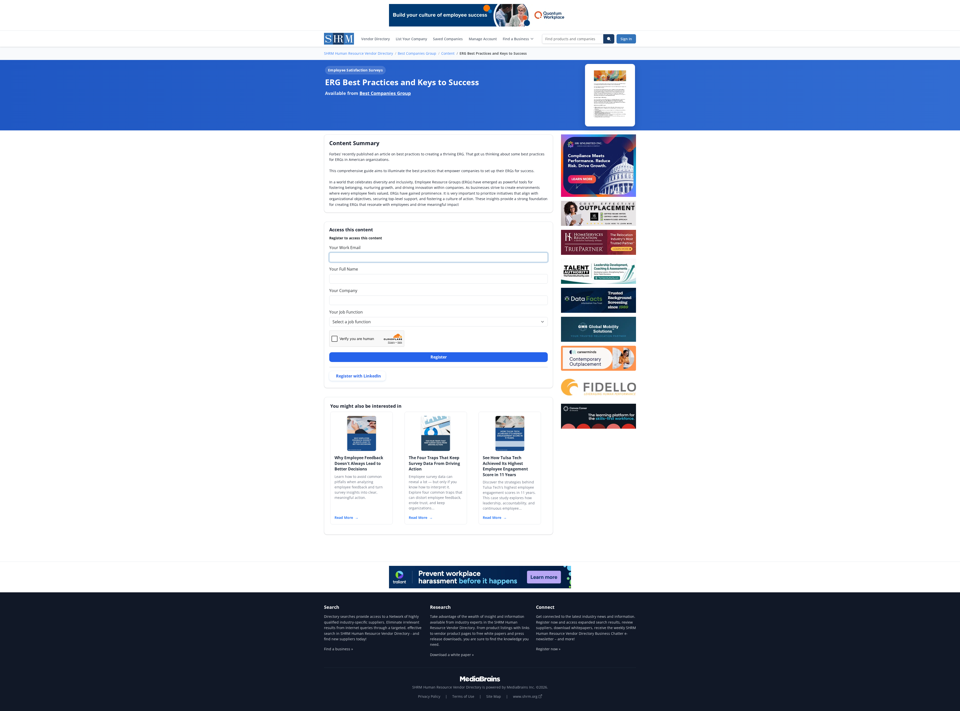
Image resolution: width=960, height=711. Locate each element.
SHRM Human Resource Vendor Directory (358, 53)
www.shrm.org (525, 696)
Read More (343, 517)
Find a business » (338, 649)
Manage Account (483, 38)
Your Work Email (344, 247)
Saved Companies (448, 38)
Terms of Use (463, 696)
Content (447, 53)
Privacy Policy (429, 696)
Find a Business (516, 38)
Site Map (493, 696)
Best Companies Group (417, 53)
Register (438, 357)
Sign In (626, 38)
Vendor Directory (375, 38)
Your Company (343, 290)
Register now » (548, 649)
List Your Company (411, 38)
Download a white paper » (452, 654)
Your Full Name (343, 269)
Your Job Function (346, 312)
